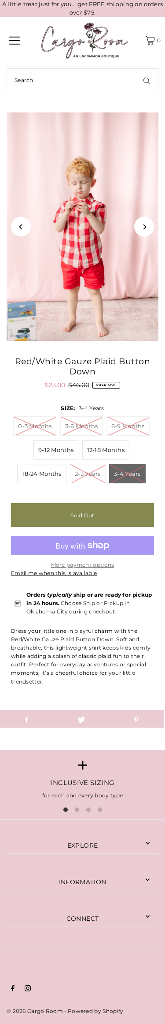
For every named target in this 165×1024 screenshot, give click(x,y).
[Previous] (21, 227)
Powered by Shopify (95, 1011)
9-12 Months (55, 449)
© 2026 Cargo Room (35, 1011)
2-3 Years (88, 473)
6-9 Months (128, 426)
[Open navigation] (15, 41)
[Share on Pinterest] (136, 719)
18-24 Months (42, 473)
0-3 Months (34, 426)
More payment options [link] (82, 564)
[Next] (144, 227)
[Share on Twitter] (81, 719)
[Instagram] (28, 989)
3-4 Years (127, 473)
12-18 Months (106, 449)
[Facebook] (13, 989)
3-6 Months (81, 426)
